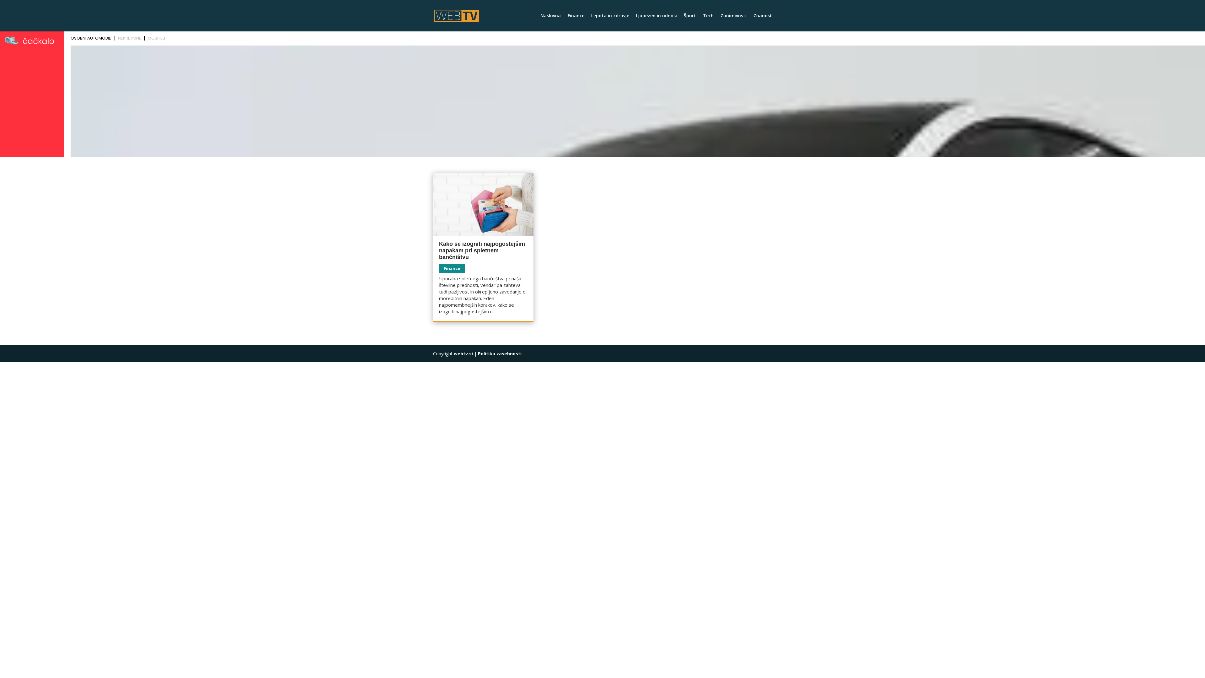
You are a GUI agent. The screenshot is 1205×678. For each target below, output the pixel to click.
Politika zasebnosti (500, 354)
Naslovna (550, 16)
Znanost (762, 16)
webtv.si (463, 354)
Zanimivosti (733, 16)
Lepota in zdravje (610, 16)
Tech (708, 16)
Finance (576, 16)
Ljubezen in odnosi (656, 16)
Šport (690, 16)
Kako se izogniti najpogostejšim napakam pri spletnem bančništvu (482, 250)
